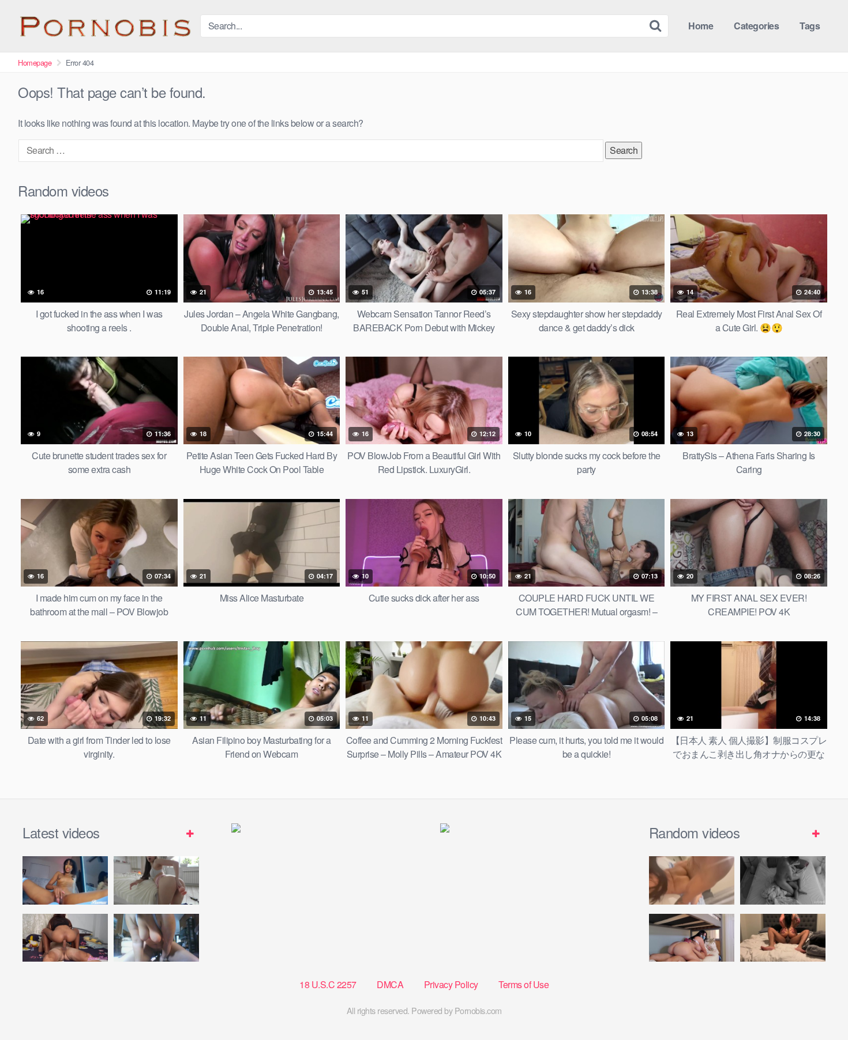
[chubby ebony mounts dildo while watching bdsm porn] (156, 938)
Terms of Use (523, 984)
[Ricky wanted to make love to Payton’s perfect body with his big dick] (783, 938)
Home (700, 25)
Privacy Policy (451, 984)
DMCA (390, 984)
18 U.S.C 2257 (328, 984)
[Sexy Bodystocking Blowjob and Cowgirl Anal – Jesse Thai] (65, 938)
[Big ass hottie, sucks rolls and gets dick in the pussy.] (691, 880)
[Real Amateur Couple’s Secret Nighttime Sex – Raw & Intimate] (783, 880)
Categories (756, 25)
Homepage (34, 62)
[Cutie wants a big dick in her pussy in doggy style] (156, 880)
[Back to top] (816, 1003)
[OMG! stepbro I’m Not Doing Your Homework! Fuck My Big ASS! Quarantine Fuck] (691, 938)
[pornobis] (104, 25)
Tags (810, 25)
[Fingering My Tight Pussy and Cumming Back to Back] (65, 880)
